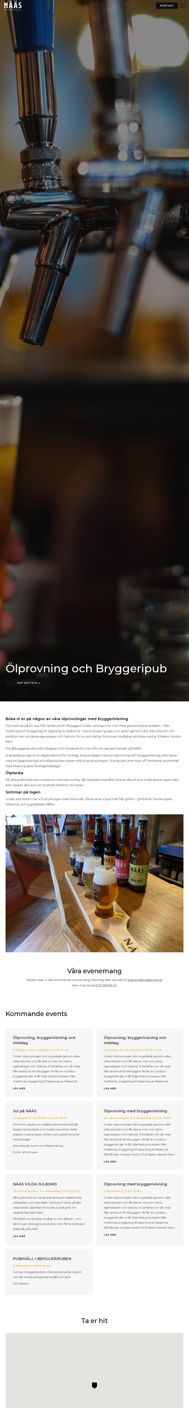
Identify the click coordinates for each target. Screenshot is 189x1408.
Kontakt (167, 5)
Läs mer (19, 1088)
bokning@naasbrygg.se (145, 980)
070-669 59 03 (106, 985)
